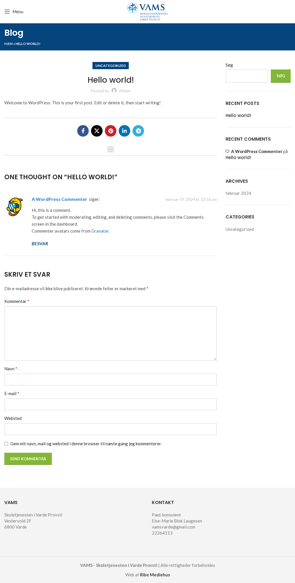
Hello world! (238, 115)
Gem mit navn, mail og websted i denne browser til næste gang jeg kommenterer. (86, 443)
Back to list (110, 149)
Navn (10, 368)
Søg (229, 64)
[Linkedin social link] (124, 131)
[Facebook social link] (83, 131)
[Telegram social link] (138, 131)
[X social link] (97, 131)
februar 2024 (238, 193)
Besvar (40, 243)
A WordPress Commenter (59, 199)
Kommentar (16, 301)
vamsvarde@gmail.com (173, 526)
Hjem (8, 44)
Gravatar (100, 230)
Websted (13, 418)
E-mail (11, 393)
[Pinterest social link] (110, 131)
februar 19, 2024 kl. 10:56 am (191, 199)
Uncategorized (110, 65)
